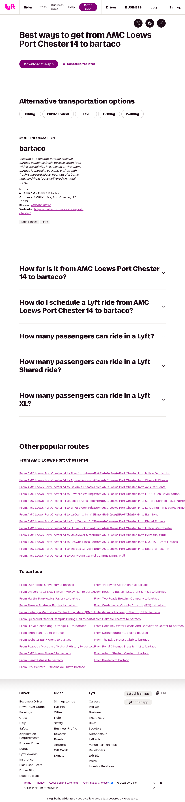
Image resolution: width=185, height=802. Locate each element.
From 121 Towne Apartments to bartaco (121, 585)
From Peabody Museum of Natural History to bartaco (57, 646)
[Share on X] (138, 23)
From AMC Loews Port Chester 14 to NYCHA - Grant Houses (136, 542)
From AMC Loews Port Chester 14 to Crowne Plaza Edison (59, 542)
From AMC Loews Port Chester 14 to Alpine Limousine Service (62, 480)
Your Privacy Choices (95, 783)
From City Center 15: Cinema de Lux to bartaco (52, 667)
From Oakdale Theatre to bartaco (117, 619)
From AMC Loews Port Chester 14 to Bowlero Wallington (58, 494)
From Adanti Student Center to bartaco (121, 653)
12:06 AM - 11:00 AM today (40, 193)
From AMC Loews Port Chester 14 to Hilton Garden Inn (132, 473)
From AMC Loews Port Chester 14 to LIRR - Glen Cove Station (137, 494)
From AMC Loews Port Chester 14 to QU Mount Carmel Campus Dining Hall (72, 556)
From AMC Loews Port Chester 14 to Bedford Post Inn (131, 549)
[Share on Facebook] (149, 23)
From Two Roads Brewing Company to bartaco (126, 598)
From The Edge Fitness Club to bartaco (121, 640)
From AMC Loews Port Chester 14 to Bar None (126, 514)
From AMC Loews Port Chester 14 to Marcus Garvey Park (59, 549)
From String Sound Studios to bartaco (121, 633)
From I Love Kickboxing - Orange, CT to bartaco (52, 626)
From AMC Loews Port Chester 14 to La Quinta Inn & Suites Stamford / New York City (78, 514)
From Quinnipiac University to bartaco (46, 585)
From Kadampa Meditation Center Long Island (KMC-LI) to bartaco (66, 612)
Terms (27, 783)
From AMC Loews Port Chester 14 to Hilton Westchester (133, 528)
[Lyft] (10, 7)
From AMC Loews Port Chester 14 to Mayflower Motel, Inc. (59, 535)
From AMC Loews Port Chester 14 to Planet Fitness (129, 521)
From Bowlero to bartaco (111, 660)
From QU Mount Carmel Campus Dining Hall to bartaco (58, 619)
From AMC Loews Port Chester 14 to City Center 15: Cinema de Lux (66, 521)
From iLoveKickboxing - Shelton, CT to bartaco (127, 612)
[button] (92, 273)
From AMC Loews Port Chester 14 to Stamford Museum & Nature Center (69, 473)
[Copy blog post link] (161, 23)
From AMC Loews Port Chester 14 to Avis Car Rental (130, 487)
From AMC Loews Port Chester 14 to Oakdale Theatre (56, 487)
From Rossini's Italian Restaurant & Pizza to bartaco (130, 592)
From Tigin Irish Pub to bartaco (41, 633)
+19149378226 (41, 205)
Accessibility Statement (63, 783)
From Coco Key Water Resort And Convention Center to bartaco (139, 626)
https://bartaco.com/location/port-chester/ (51, 211)
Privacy (40, 783)
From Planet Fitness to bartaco (41, 660)
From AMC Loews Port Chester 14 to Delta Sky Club (130, 535)
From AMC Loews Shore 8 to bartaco (45, 653)
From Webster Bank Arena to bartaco (45, 640)
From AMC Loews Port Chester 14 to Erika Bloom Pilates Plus (62, 508)
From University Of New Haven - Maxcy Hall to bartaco (58, 592)
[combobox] (161, 693)
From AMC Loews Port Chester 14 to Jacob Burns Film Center (62, 501)
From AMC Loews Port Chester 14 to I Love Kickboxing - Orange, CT (66, 528)
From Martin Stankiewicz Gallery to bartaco (49, 598)
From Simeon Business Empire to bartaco (48, 605)
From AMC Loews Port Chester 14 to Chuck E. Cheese (131, 480)
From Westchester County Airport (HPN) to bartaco (130, 605)
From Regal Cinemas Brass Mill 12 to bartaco (125, 646)
